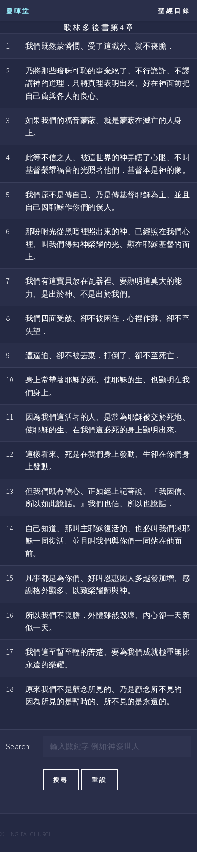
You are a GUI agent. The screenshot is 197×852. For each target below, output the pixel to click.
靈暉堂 (18, 10)
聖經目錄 (174, 10)
